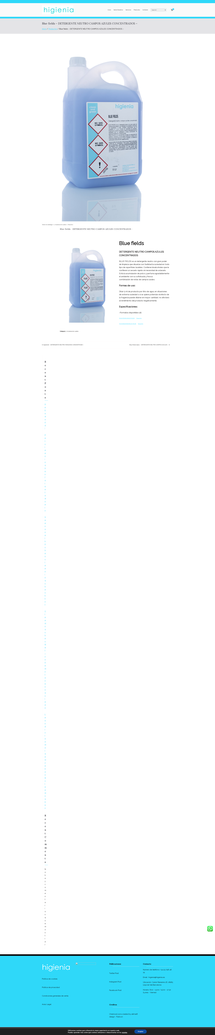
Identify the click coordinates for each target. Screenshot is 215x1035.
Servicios (128, 10)
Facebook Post (115, 990)
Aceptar (140, 1031)
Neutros (70, 224)
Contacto (145, 10)
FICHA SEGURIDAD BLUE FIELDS (127, 323)
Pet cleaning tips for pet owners (45, 472)
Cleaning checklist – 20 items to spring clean (45, 659)
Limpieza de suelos (60, 224)
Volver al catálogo (47, 224)
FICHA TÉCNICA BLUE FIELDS (126, 318)
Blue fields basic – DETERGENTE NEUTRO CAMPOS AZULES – (148, 345)
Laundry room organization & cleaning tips (45, 761)
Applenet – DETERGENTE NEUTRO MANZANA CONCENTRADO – (63, 345)
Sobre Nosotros (118, 10)
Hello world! (45, 416)
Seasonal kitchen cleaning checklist (45, 561)
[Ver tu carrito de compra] (172, 10)
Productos (137, 10)
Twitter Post (114, 973)
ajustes (124, 1033)
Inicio (109, 10)
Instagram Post (115, 982)
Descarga (139, 318)
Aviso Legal (46, 1004)
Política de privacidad (51, 987)
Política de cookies (49, 979)
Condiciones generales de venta (55, 996)
